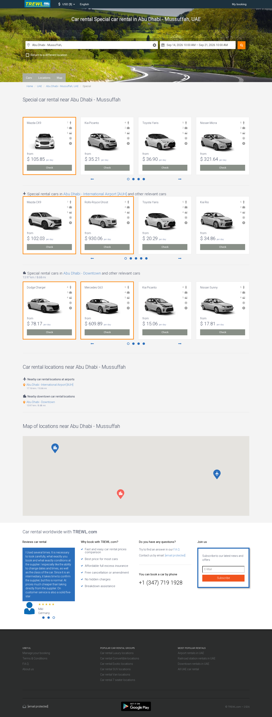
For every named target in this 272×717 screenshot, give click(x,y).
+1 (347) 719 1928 (161, 583)
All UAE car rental (188, 669)
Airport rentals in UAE (191, 653)
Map (59, 77)
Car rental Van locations (115, 674)
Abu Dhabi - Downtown (82, 273)
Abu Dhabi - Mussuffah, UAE (62, 86)
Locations (44, 77)
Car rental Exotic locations (116, 663)
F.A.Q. (176, 549)
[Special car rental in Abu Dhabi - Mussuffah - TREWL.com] (136, 706)
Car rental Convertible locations (119, 658)
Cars (29, 77)
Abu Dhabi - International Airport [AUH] (95, 194)
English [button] (84, 4)
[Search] (242, 45)
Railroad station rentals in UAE (196, 658)
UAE (39, 86)
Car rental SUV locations (115, 669)
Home (29, 86)
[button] (66, 4)
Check (49, 167)
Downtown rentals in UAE (193, 663)
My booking (239, 4)
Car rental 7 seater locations (117, 680)
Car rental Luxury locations (117, 653)
